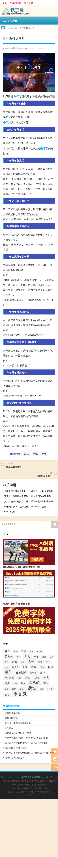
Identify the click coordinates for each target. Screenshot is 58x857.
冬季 (36, 656)
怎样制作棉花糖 (12, 712)
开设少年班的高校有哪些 (16, 496)
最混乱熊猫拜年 (13, 466)
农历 (18, 657)
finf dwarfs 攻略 (38, 506)
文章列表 (12, 27)
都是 (7, 695)
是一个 (33, 672)
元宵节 (9, 656)
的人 (46, 677)
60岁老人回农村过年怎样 (16, 506)
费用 (42, 689)
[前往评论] (54, 759)
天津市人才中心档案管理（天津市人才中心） (26, 742)
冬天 (27, 656)
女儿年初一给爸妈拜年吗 (16, 501)
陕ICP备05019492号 (46, 780)
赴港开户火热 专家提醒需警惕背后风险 (44, 491)
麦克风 (20, 694)
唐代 (6, 662)
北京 (44, 656)
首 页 (4, 2)
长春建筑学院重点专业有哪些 (17, 491)
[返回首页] (54, 751)
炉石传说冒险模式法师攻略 (44, 501)
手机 (24, 667)
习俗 (23, 651)
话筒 (32, 688)
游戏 (27, 677)
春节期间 (21, 672)
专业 (7, 651)
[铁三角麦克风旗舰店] (29, 11)
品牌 (51, 657)
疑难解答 (33, 780)
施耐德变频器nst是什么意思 (18, 732)
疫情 (36, 677)
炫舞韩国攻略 (11, 717)
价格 (31, 651)
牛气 (6, 122)
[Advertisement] (29, 828)
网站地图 (24, 780)
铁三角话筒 (15, 2)
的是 (7, 683)
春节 (8, 672)
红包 (23, 683)
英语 (45, 683)
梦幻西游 (9, 677)
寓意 (40, 662)
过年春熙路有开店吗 (41, 496)
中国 (16, 651)
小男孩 (29, 795)
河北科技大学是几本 (14, 757)
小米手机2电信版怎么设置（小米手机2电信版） (28, 737)
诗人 (21, 688)
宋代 (31, 661)
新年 (43, 148)
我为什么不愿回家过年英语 (18, 722)
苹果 (6, 689)
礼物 (15, 683)
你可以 (39, 651)
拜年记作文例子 (44, 476)
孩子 (22, 662)
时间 (50, 667)
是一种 (42, 673)
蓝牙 (14, 689)
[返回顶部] (54, 767)
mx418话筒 (9, 511)
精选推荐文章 (13, 780)
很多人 (15, 667)
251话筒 (9, 727)
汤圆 (19, 678)
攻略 (34, 667)
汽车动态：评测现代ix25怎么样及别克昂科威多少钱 (29, 752)
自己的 (34, 682)
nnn (11, 48)
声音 (14, 662)
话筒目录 (28, 2)
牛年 (16, 96)
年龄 (6, 667)
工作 (47, 662)
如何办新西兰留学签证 (15, 747)
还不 (50, 689)
